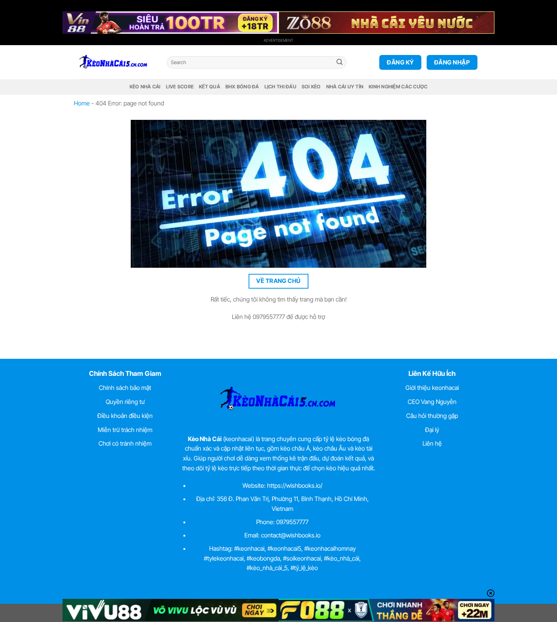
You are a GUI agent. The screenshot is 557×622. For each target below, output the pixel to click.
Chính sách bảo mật (125, 387)
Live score (180, 87)
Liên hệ (432, 443)
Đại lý (432, 430)
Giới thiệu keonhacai (432, 387)
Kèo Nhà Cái (145, 87)
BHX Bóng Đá (242, 87)
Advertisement (278, 40)
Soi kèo (311, 87)
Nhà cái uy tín (345, 87)
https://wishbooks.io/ (294, 485)
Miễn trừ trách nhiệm (125, 430)
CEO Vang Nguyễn (432, 401)
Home (82, 103)
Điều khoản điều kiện (125, 415)
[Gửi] (339, 62)
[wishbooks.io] (117, 62)
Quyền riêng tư (125, 401)
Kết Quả (209, 87)
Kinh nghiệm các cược (398, 87)
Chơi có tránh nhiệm (125, 443)
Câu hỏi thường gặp (432, 415)
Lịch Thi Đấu (280, 87)
